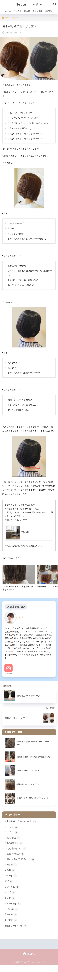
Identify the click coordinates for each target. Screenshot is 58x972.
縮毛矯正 (13, 838)
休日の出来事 (12, 904)
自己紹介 (49, 11)
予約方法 (17, 11)
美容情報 (10, 920)
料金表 (27, 11)
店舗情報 (10, 914)
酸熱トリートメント (15, 925)
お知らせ (10, 864)
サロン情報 (37, 11)
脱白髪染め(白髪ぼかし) (20, 859)
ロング (9, 898)
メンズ (9, 892)
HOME (30, 953)
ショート (10, 876)
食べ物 (12, 909)
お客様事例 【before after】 (20, 821)
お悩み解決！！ (13, 843)
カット (12, 827)
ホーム (8, 11)
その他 (9, 870)
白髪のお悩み (15, 854)
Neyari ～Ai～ (29, 4)
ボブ (17, 558)
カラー (12, 832)
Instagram (8, 673)
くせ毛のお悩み (16, 848)
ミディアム (11, 887)
